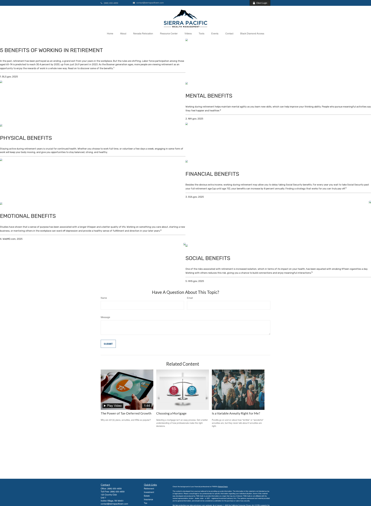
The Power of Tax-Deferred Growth (126, 413)
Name (104, 297)
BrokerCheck (223, 486)
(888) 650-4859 (111, 2)
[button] (110, 33)
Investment (149, 492)
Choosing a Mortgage (171, 413)
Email (190, 297)
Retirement (149, 488)
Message (105, 317)
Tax (145, 503)
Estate (147, 495)
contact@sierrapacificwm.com (150, 2)
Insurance (148, 499)
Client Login (261, 2)
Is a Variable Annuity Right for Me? (236, 413)
